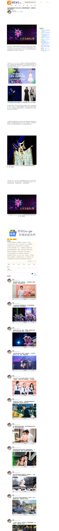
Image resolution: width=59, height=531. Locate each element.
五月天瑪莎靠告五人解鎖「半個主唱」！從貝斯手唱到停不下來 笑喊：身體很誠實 (19, 244)
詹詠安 (11, 239)
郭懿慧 (15, 10)
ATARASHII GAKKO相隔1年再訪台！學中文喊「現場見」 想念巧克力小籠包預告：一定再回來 (24, 379)
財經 (27, 5)
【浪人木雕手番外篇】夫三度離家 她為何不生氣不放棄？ (46, 45)
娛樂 (15, 5)
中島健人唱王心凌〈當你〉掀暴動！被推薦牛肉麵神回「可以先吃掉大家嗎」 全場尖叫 (24, 330)
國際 (35, 5)
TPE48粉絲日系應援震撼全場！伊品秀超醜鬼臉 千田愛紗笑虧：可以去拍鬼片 (19, 242)
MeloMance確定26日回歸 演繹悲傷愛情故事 (46, 50)
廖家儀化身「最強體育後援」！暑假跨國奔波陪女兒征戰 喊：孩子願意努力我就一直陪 (20, 256)
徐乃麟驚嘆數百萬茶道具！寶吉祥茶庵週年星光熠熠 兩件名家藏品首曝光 (18, 245)
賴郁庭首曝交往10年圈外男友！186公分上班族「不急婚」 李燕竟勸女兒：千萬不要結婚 (20, 255)
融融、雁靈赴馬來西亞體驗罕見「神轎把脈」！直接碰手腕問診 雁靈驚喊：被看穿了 (20, 249)
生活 (31, 5)
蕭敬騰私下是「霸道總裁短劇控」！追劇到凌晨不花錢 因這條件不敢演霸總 (18, 251)
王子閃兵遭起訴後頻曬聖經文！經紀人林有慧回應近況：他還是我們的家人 (18, 253)
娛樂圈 (13, 11)
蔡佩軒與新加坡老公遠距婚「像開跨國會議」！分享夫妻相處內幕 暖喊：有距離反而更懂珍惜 (24, 450)
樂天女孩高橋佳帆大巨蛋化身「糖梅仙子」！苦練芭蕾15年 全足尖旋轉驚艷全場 (24, 475)
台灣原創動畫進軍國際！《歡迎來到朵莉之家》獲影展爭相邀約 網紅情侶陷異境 (19, 258)
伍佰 (8, 239)
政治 (23, 5)
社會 (19, 5)
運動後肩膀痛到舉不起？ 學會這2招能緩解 (46, 41)
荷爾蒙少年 (14, 239)
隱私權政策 (35, 275)
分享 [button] (33, 299)
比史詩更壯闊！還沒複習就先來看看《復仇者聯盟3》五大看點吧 (46, 43)
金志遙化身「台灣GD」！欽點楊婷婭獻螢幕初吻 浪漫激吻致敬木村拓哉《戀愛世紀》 (24, 402)
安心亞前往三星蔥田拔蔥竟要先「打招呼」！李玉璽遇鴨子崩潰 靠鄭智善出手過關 (19, 247)
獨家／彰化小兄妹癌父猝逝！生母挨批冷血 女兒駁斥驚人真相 (46, 38)
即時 (12, 5)
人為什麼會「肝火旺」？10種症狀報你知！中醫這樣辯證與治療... (46, 33)
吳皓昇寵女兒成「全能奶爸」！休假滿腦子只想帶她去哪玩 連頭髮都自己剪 (24, 282)
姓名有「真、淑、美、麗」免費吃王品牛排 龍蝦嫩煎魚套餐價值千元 (46, 30)
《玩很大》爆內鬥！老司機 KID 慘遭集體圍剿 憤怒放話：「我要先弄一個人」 (24, 523)
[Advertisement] (22, 19)
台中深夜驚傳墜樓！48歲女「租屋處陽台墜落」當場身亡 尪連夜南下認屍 (46, 35)
